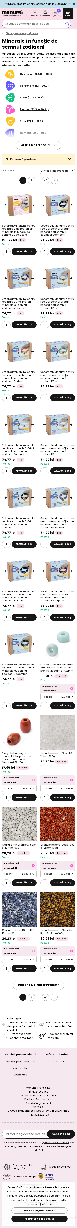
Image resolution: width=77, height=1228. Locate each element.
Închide (74, 4)
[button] (38, 159)
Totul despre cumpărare (20, 1061)
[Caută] (67, 24)
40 (45, 180)
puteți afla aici (43, 1204)
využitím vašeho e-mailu (55, 1142)
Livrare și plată (20, 1068)
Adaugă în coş (24, 251)
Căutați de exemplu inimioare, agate (27, 23)
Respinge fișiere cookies (39, 1210)
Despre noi (57, 1061)
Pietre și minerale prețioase (22, 33)
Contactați (20, 1075)
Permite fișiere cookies (39, 1218)
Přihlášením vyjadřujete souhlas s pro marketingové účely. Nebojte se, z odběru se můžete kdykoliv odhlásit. (39, 1146)
